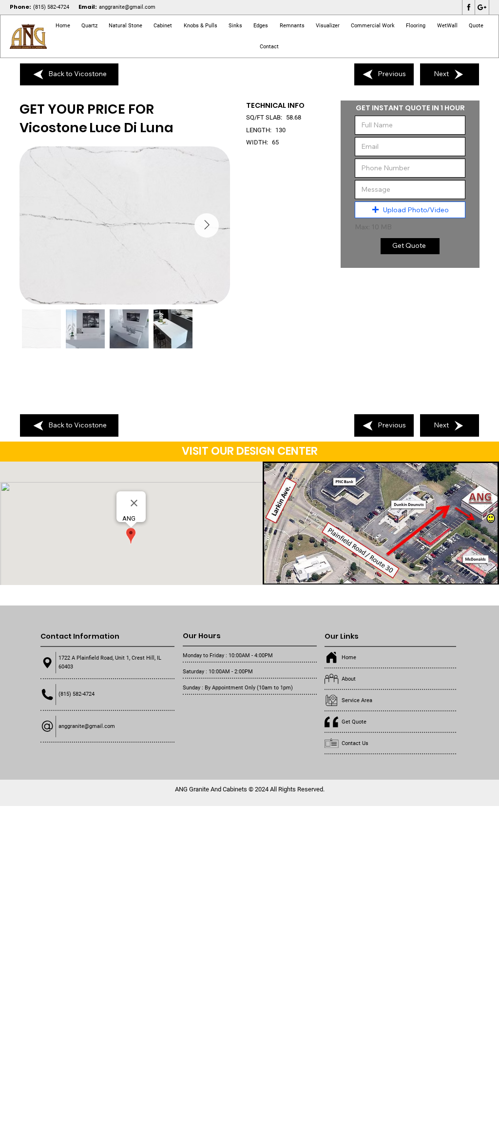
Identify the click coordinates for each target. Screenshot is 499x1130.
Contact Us (355, 743)
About (349, 679)
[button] (125, 26)
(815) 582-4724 (51, 7)
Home (349, 657)
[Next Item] (206, 225)
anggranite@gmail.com (127, 7)
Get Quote (354, 722)
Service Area (357, 700)
